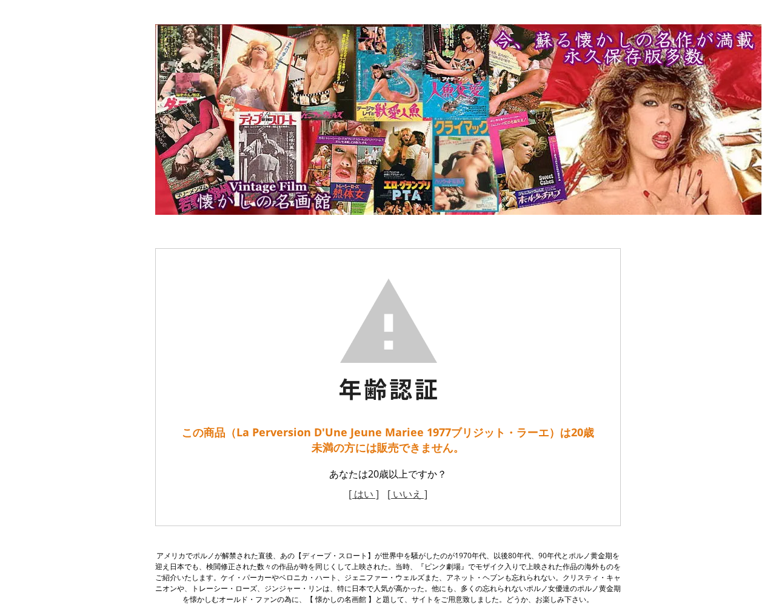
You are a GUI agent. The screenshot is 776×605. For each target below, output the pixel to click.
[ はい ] (364, 494)
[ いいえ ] (407, 494)
